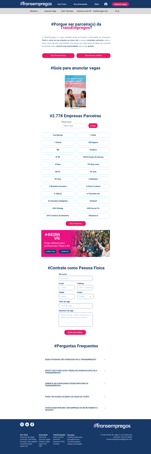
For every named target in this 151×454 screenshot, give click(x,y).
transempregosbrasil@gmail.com (119, 439)
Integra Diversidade (74, 444)
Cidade (61, 292)
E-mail (61, 283)
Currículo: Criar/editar (28, 439)
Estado (79, 292)
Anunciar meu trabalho (28, 442)
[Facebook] (32, 424)
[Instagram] (22, 424)
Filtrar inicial (66, 122)
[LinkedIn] (27, 424)
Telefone (80, 283)
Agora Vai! (24, 446)
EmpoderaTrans (73, 439)
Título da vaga (64, 302)
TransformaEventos (74, 437)
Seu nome (63, 274)
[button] (62, 4)
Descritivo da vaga (66, 311)
